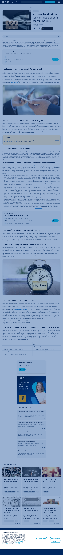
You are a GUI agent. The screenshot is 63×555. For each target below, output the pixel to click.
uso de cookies (17, 542)
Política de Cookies (5, 543)
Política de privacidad (16, 543)
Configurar (21, 541)
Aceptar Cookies (10, 544)
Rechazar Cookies (55, 538)
